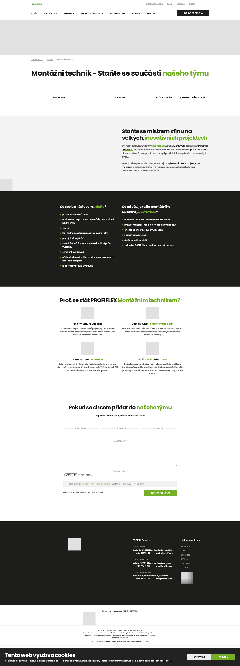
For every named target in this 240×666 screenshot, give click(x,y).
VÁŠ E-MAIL (159, 428)
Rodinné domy (117, 13)
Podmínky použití (110, 641)
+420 (143, 553)
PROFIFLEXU (157, 145)
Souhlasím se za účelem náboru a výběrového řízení (106, 484)
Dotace (184, 567)
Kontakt (151, 13)
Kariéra (136, 13)
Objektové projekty (92, 13)
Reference (69, 13)
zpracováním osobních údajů (95, 484)
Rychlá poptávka (193, 13)
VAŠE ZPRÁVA (120, 441)
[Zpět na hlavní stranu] (48, 4)
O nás (34, 13)
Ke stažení (181, 3)
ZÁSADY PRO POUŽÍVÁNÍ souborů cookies (133, 641)
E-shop (192, 3)
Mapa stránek (97, 641)
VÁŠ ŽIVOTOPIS (120, 471)
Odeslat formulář (160, 493)
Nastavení (199, 657)
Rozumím (223, 657)
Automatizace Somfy (154, 3)
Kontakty (185, 563)
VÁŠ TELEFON (120, 428)
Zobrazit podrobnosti (161, 661)
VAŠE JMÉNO (81, 428)
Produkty (49, 13)
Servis (169, 3)
